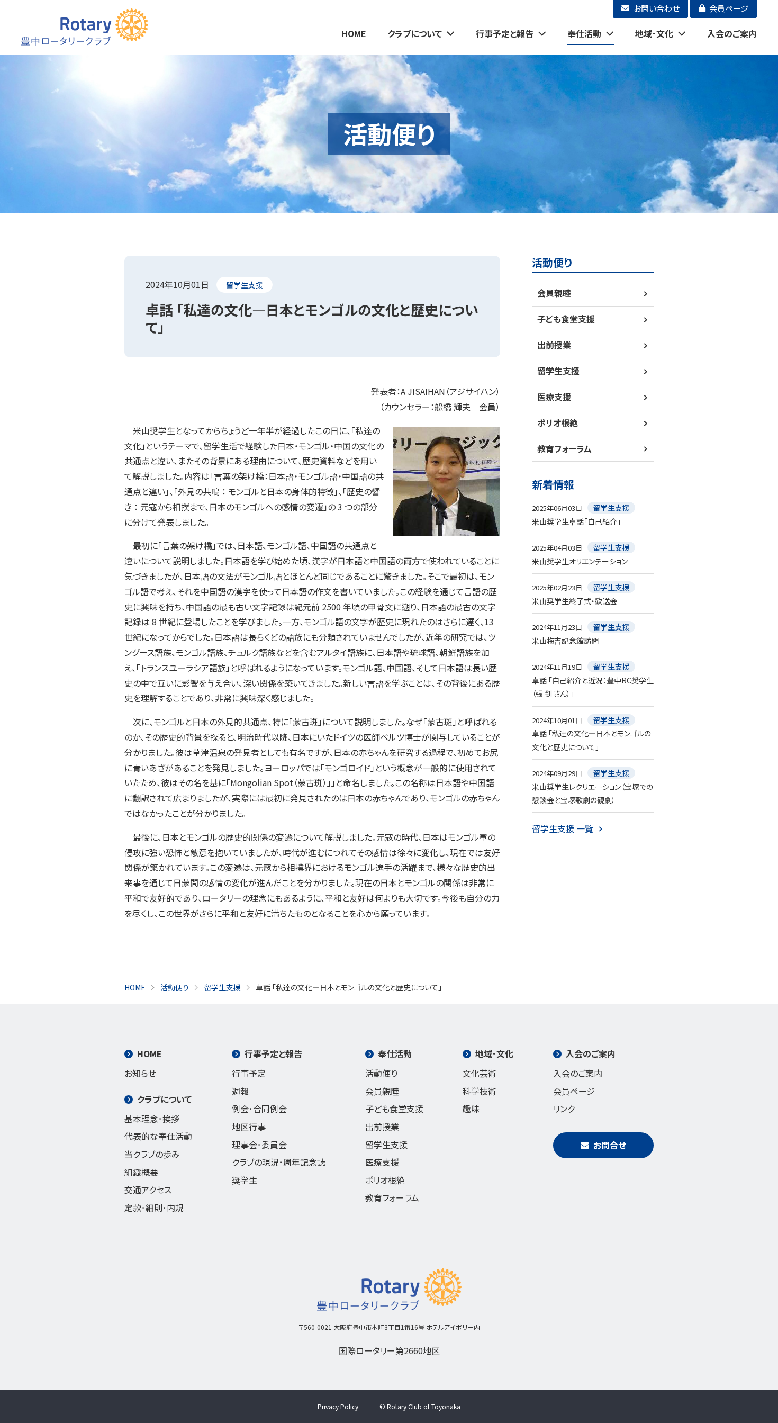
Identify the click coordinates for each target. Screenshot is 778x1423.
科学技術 (479, 1091)
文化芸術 (479, 1073)
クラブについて (414, 33)
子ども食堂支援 (566, 318)
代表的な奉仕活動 (158, 1136)
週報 (240, 1091)
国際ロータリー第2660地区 (389, 1350)
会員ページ (574, 1091)
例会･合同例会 (259, 1108)
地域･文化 (654, 33)
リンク (564, 1108)
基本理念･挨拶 (151, 1118)
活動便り (381, 1073)
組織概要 (141, 1172)
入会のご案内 (732, 33)
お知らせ (140, 1073)
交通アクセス (147, 1189)
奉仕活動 (584, 33)
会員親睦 (554, 292)
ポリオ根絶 (557, 422)
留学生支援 (244, 285)
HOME (353, 33)
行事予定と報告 (504, 33)
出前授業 (554, 344)
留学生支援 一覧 (562, 828)
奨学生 (244, 1180)
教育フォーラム (564, 448)
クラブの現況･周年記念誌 (278, 1162)
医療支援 (554, 396)
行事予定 (249, 1073)
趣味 (471, 1108)
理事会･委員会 (259, 1144)
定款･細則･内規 (154, 1207)
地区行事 (249, 1126)
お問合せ (609, 1145)
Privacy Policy (338, 1406)
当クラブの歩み (152, 1154)
